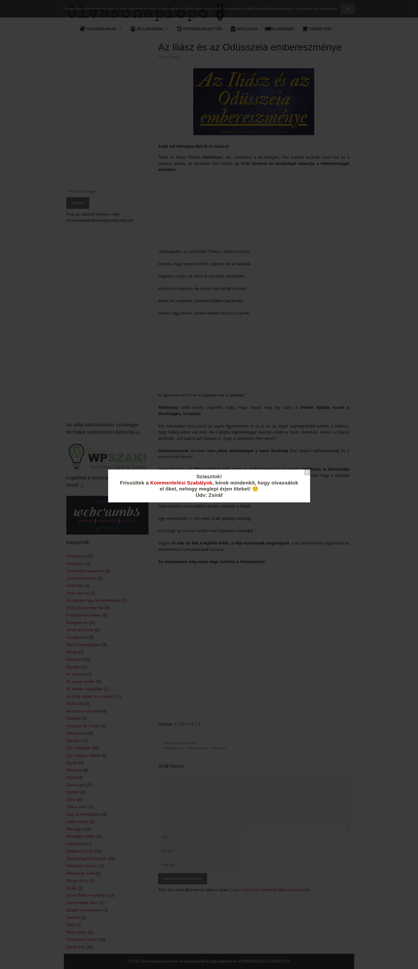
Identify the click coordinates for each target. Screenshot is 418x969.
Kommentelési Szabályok (181, 483)
